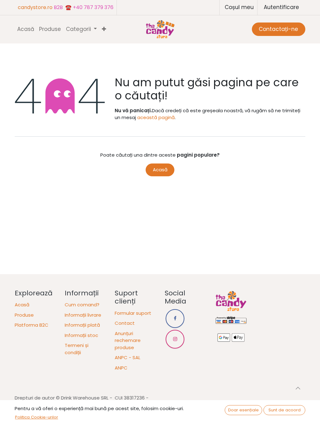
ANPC (121, 367)
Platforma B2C (31, 325)
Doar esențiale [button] (243, 410)
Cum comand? (82, 304)
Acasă (160, 169)
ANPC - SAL (127, 357)
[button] (297, 387)
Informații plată (82, 325)
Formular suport (133, 313)
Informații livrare (83, 315)
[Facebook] (175, 318)
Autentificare (281, 7)
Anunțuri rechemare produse (128, 340)
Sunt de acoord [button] (284, 410)
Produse (24, 315)
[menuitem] (26, 29)
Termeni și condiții (76, 349)
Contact (125, 323)
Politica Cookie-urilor (36, 417)
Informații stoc (81, 335)
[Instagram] (175, 339)
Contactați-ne (278, 29)
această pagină (156, 117)
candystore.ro (35, 7)
